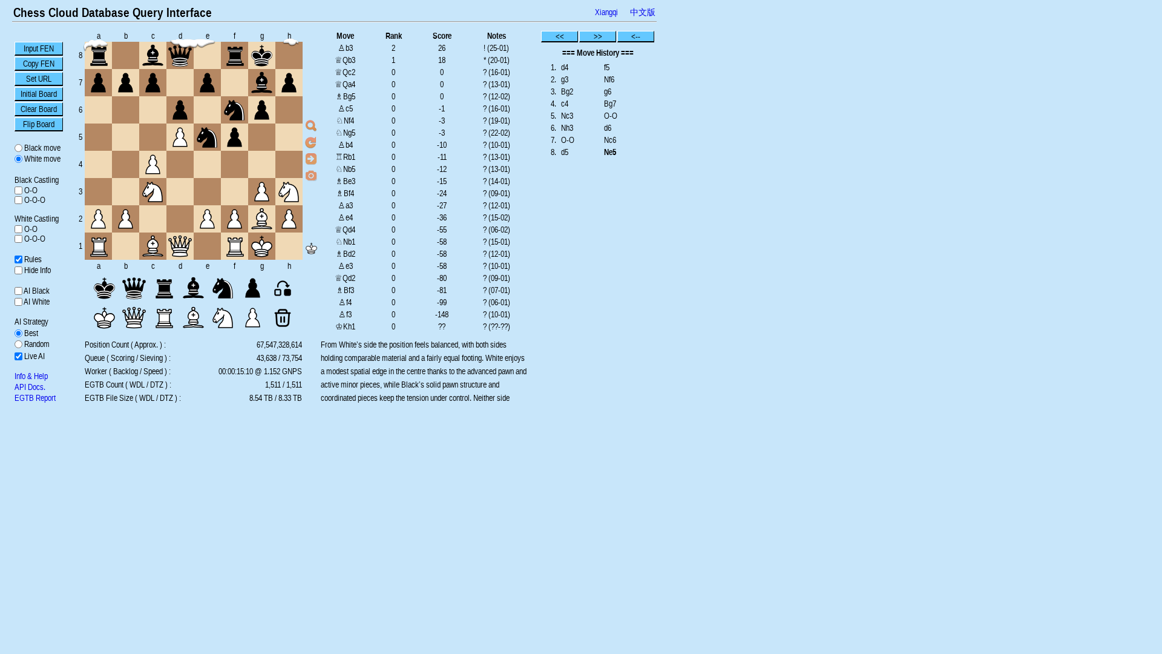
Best (30, 333)
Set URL (38, 79)
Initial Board (39, 94)
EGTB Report (35, 398)
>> (598, 36)
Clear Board (39, 109)
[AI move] (311, 158)
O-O (30, 190)
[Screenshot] (311, 175)
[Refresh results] (311, 142)
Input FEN (39, 48)
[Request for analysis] (311, 126)
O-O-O (33, 200)
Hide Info (36, 270)
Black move (41, 148)
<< (560, 36)
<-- (635, 36)
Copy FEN (38, 63)
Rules (32, 259)
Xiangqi (606, 12)
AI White (36, 301)
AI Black (36, 291)
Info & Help (31, 376)
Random (36, 344)
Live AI (33, 356)
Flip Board (38, 124)
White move (41, 159)
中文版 (642, 12)
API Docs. (30, 387)
